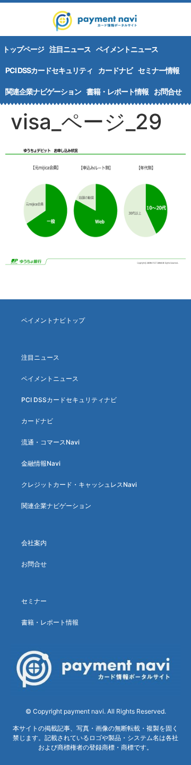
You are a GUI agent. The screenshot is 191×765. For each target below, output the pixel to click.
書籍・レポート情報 (117, 91)
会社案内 (34, 543)
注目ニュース (70, 49)
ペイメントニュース (127, 49)
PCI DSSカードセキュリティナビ (69, 400)
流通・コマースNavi (50, 442)
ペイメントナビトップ (53, 320)
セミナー (34, 601)
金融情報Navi (40, 463)
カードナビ (115, 70)
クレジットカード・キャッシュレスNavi (79, 484)
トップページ (23, 49)
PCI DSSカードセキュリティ (49, 70)
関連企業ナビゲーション (43, 91)
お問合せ (167, 91)
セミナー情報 (158, 70)
